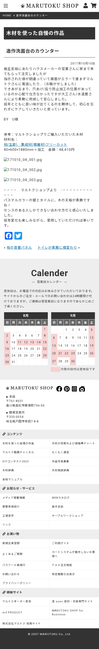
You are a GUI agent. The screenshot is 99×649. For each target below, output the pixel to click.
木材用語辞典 (60, 470)
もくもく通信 (60, 452)
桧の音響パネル (19, 247)
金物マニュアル (12, 479)
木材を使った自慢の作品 (18, 443)
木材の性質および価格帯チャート (73, 443)
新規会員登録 (11, 543)
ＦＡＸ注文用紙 (62, 565)
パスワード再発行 (13, 565)
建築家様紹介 (11, 506)
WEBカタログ (61, 497)
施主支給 (57, 506)
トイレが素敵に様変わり (57, 247)
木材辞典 (8, 470)
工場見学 (8, 515)
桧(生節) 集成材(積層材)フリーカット (35, 144)
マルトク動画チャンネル (18, 452)
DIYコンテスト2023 (15, 461)
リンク (6, 524)
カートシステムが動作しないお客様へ (73, 554)
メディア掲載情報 (13, 497)
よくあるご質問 (12, 554)
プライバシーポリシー (16, 583)
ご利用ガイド (60, 543)
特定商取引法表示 (63, 574)
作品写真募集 (60, 461)
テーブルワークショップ (67, 515)
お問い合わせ (11, 574)
